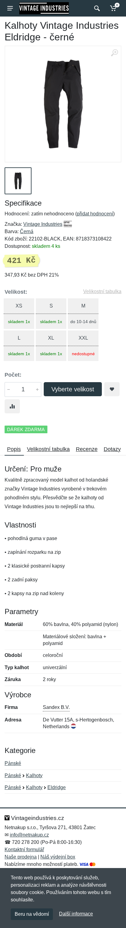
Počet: (13, 375)
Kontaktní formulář (24, 849)
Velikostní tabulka (102, 291)
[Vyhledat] (96, 8)
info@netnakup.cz (29, 834)
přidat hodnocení (95, 213)
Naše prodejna (21, 856)
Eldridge (56, 787)
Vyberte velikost (72, 389)
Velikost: (16, 292)
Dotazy (112, 449)
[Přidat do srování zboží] (12, 406)
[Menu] (10, 8)
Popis (14, 449)
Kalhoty (34, 775)
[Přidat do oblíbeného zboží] (112, 389)
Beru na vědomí (32, 914)
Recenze (87, 449)
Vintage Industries (42, 224)
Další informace (76, 913)
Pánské (13, 763)
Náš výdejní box (57, 856)
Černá (26, 231)
